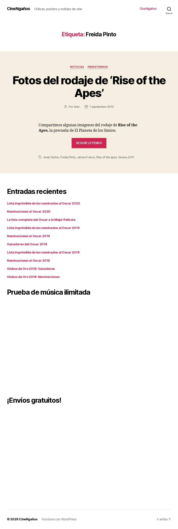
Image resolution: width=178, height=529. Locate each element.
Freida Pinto (68, 157)
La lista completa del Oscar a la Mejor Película (41, 220)
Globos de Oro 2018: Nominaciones (33, 277)
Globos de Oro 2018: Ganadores (31, 268)
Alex (77, 106)
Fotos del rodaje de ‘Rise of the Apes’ (89, 86)
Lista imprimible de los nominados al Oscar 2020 (43, 203)
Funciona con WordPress (59, 519)
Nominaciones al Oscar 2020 (28, 211)
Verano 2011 (126, 157)
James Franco (86, 157)
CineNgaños (18, 9)
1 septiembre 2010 (102, 106)
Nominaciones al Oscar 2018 (28, 260)
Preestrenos (98, 66)
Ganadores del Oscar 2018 (27, 244)
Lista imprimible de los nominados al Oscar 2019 (43, 228)
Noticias (77, 66)
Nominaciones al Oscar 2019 (28, 236)
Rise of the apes (106, 157)
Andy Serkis (51, 157)
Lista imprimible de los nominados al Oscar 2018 (43, 252)
